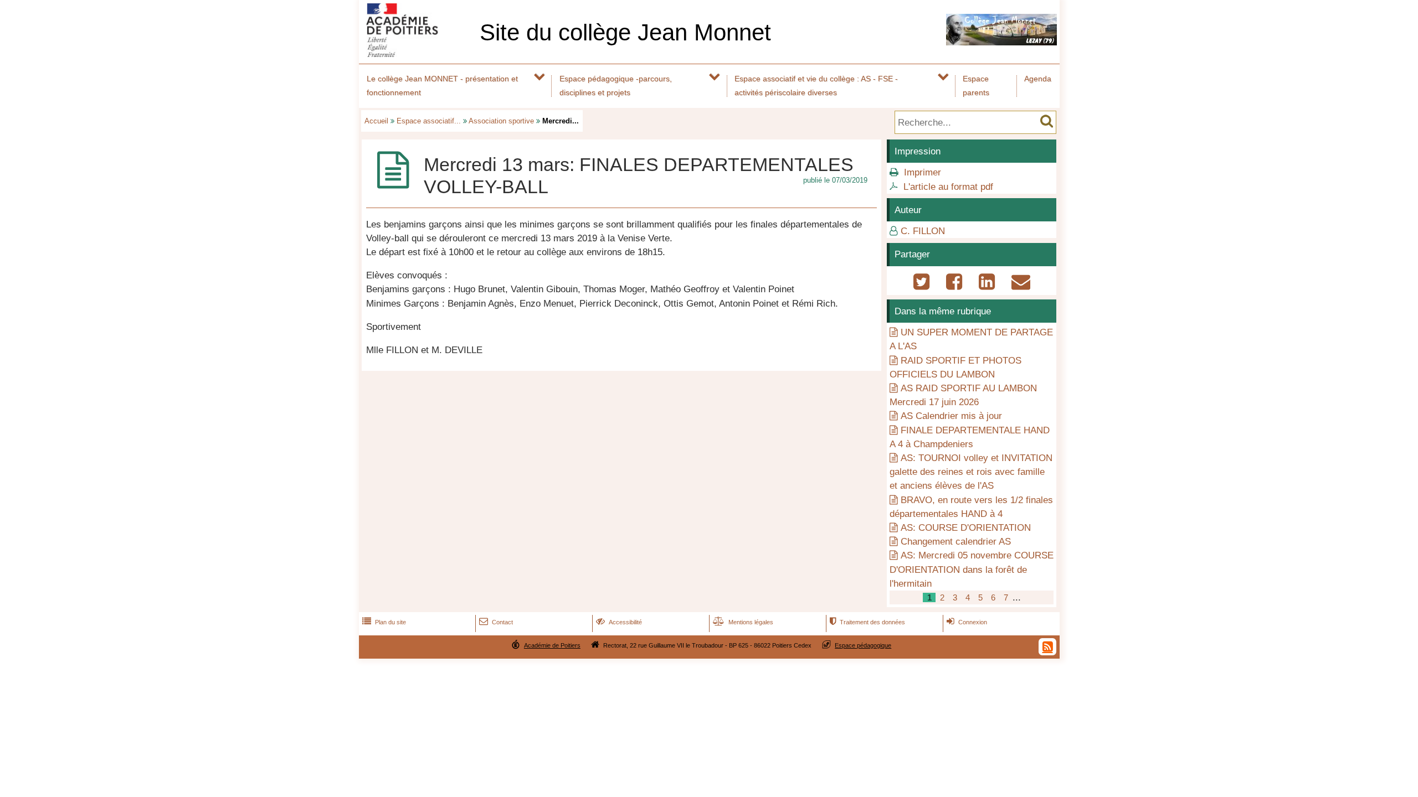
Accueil (376, 121)
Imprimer (922, 172)
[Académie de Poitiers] (417, 54)
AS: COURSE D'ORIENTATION (966, 527)
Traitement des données (867, 622)
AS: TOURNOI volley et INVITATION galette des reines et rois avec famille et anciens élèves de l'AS (971, 472)
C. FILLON (923, 231)
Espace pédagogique (863, 645)
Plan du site (384, 622)
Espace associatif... (429, 121)
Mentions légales (743, 622)
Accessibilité (619, 622)
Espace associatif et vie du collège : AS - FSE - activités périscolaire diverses (816, 85)
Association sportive (501, 121)
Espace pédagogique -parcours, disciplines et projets (615, 85)
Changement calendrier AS (956, 541)
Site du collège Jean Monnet (625, 32)
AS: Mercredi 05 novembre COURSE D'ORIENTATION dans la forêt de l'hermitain (972, 569)
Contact (496, 622)
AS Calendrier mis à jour (951, 416)
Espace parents (976, 85)
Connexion (967, 622)
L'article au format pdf (948, 187)
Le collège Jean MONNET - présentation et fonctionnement (442, 85)
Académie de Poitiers (552, 645)
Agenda (1037, 78)
